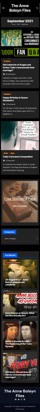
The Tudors (10, 324)
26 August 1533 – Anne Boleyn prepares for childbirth (16, 282)
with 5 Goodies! (20, 206)
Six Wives (7, 61)
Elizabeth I (7, 94)
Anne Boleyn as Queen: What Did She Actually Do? (19, 314)
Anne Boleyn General (13, 262)
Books (6, 153)
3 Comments (10, 161)
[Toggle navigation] (3, 8)
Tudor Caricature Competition (18, 156)
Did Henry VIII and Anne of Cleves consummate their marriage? (18, 374)
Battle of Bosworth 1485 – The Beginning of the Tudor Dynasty (18, 344)
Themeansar (20, 409)
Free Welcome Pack (20, 198)
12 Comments (10, 104)
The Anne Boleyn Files (20, 8)
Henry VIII (9, 355)
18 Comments (10, 74)
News (12, 153)
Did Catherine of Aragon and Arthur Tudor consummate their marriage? (19, 67)
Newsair (30, 406)
